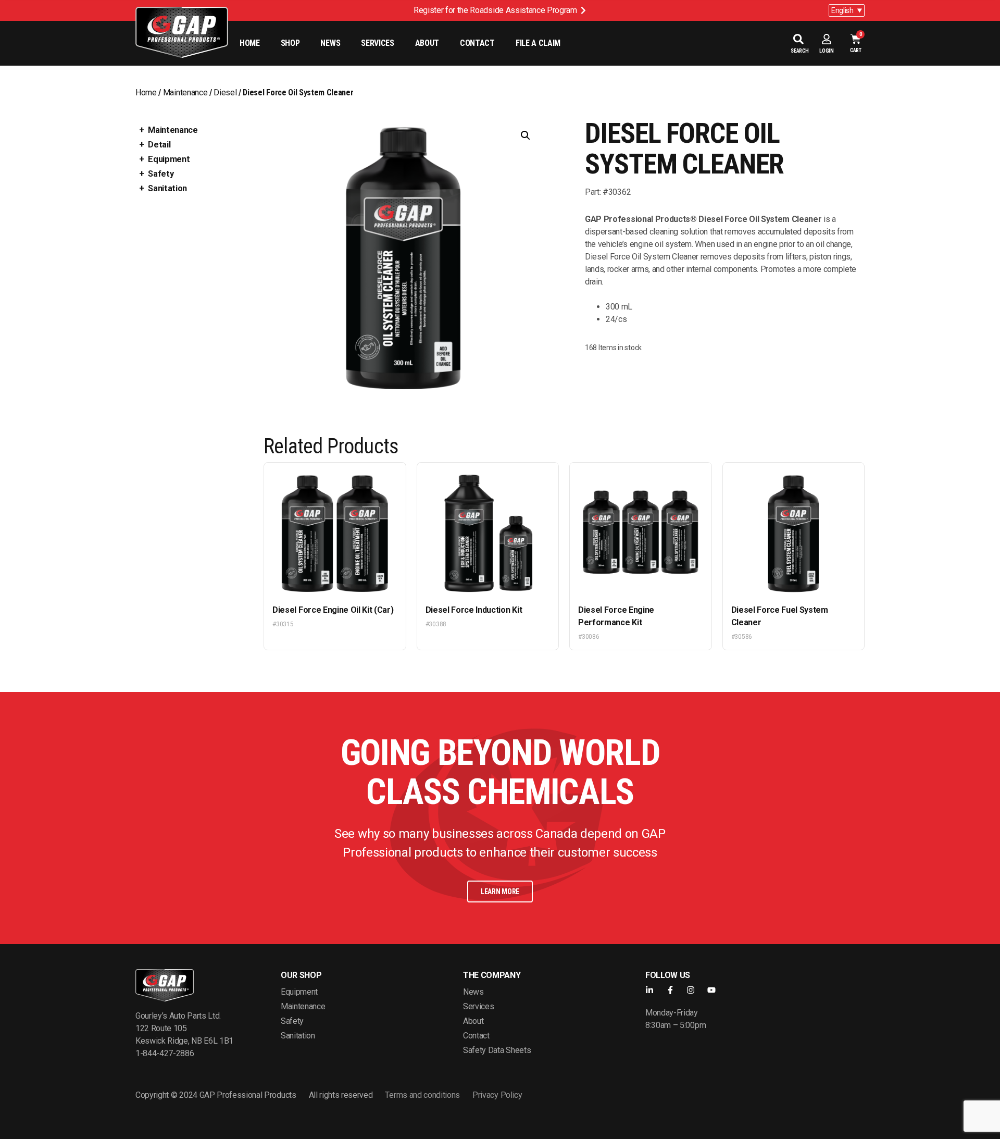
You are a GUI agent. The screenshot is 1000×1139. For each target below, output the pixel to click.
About (427, 43)
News (330, 43)
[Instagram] (690, 990)
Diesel (225, 92)
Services (377, 43)
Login (826, 51)
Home (250, 43)
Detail (159, 145)
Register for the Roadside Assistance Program (495, 10)
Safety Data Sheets (497, 1050)
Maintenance (185, 92)
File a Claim (538, 43)
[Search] (798, 39)
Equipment (169, 159)
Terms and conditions (422, 1095)
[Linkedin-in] (649, 990)
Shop (290, 43)
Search (800, 51)
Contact (477, 43)
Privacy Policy (497, 1095)
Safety (160, 174)
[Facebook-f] (670, 990)
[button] (525, 135)
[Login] (826, 39)
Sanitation (167, 188)
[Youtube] (711, 990)
